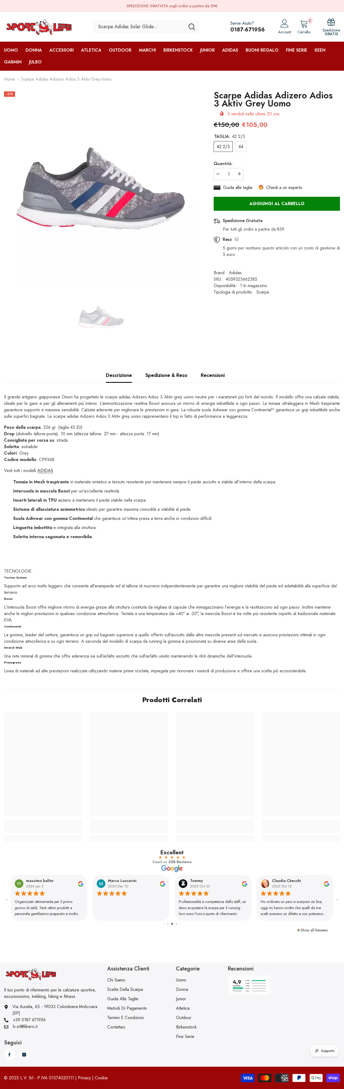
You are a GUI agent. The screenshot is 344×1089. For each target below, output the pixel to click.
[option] (101, 188)
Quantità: (223, 163)
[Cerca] (146, 26)
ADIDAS (45, 470)
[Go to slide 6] (180, 923)
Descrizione (119, 375)
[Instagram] (24, 1054)
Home (9, 79)
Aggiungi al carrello (276, 204)
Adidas (235, 273)
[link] (43, 829)
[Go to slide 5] (176, 923)
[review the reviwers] (80, 883)
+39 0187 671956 (29, 1020)
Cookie (101, 1078)
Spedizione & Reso (166, 375)
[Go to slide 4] (172, 924)
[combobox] (139, 26)
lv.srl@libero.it (25, 1026)
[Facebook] (9, 1054)
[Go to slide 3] (168, 923)
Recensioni (213, 375)
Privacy (84, 1078)
